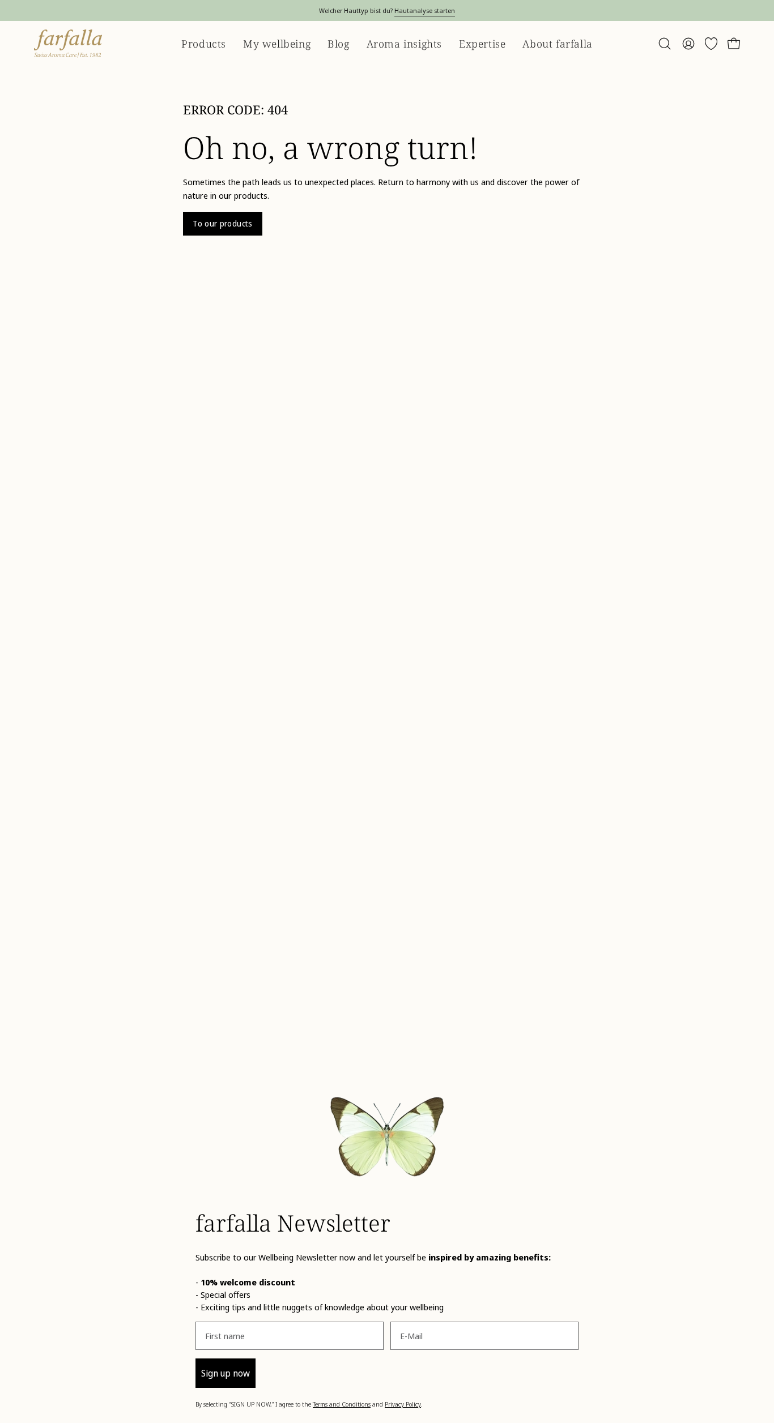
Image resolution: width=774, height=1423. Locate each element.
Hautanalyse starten (424, 10)
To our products (222, 223)
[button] (665, 43)
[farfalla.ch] (68, 43)
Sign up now (225, 1373)
